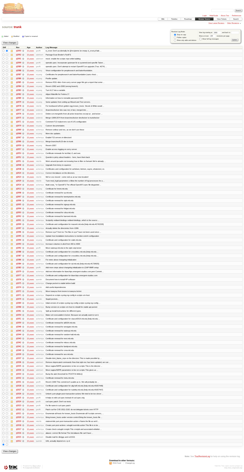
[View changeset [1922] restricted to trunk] (23, 409)
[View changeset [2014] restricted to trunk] (23, 185)
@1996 (18, 232)
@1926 (18, 394)
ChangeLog (130, 463)
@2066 (18, 141)
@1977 (18, 275)
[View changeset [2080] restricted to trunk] (23, 98)
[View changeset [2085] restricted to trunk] (23, 82)
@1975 (18, 283)
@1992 (18, 248)
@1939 (18, 354)
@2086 (18, 78)
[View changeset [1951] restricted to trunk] (23, 319)
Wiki (162, 19)
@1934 (18, 370)
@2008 (18, 193)
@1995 (18, 236)
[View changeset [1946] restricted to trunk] (23, 327)
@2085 (18, 82)
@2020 (18, 181)
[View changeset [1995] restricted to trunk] (23, 236)
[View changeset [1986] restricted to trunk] (23, 260)
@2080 (18, 98)
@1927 (18, 390)
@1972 (18, 291)
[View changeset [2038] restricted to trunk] (23, 169)
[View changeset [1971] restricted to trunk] (23, 295)
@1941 (18, 346)
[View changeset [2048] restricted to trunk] (23, 165)
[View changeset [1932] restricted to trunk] (23, 378)
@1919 (18, 421)
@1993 (18, 244)
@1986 (18, 260)
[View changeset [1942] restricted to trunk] (23, 342)
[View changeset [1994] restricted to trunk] (23, 240)
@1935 (18, 366)
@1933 (18, 374)
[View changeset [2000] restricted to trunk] (23, 224)
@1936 (18, 362)
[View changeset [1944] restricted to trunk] (23, 334)
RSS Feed (117, 463)
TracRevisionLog (202, 456)
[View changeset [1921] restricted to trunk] (23, 413)
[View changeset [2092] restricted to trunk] (23, 55)
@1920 (18, 417)
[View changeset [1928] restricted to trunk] (23, 386)
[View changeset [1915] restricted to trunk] (23, 437)
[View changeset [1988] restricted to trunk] (23, 252)
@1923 (18, 405)
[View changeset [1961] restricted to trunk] (23, 311)
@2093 (18, 51)
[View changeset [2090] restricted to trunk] (23, 63)
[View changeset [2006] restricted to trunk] (23, 200)
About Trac (225, 15)
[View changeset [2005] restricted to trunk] (23, 204)
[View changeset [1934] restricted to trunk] (23, 370)
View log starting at (206, 32)
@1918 (18, 425)
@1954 (18, 315)
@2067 (18, 137)
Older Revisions (233, 23)
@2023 (18, 177)
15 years (30, 51)
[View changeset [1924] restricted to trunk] (23, 401)
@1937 (18, 358)
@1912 (18, 441)
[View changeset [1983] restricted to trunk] (23, 267)
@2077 (18, 110)
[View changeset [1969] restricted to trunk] (23, 303)
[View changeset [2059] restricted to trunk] (23, 145)
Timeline (174, 19)
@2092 (18, 55)
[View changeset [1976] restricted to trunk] (23, 279)
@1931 (18, 382)
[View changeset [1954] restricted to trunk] (23, 315)
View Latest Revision (216, 23)
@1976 (18, 279)
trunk (17, 27)
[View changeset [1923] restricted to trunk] (23, 405)
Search (236, 19)
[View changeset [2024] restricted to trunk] (23, 173)
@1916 (18, 433)
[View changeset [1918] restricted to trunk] (23, 425)
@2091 (18, 59)
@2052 (18, 157)
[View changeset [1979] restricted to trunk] (23, 271)
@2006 (18, 200)
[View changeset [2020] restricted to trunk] (23, 181)
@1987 (18, 256)
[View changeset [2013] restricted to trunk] (23, 189)
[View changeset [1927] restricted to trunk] (23, 390)
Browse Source (204, 19)
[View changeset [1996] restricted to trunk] (23, 232)
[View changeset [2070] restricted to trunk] (23, 126)
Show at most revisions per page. (214, 36)
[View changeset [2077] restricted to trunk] (23, 110)
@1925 (18, 398)
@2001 (18, 220)
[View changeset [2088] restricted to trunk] (23, 70)
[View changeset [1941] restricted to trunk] (23, 346)
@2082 (18, 94)
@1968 (18, 307)
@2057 (18, 149)
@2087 (18, 74)
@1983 (18, 267)
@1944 (18, 334)
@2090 (18, 63)
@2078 (18, 106)
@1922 (18, 409)
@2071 (18, 122)
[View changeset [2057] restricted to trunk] (23, 149)
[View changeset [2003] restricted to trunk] (23, 212)
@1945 (18, 331)
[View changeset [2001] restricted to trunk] (23, 220)
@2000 (18, 224)
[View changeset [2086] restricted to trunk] (23, 78)
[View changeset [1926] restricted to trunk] (23, 394)
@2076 (18, 114)
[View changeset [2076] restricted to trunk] (23, 114)
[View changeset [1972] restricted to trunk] (23, 291)
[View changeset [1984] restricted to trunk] (23, 264)
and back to (226, 32)
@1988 (18, 252)
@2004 (18, 208)
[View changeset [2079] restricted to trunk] (23, 102)
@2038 (18, 169)
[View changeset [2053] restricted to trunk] (23, 153)
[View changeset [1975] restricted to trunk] (23, 283)
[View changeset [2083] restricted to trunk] (23, 90)
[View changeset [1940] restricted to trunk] (23, 350)
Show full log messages (210, 39)
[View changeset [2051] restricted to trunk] (23, 161)
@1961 (18, 311)
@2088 (18, 70)
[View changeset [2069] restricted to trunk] (23, 130)
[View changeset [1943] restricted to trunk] (23, 338)
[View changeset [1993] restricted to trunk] (23, 244)
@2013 (18, 189)
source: (7, 27)
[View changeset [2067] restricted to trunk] (23, 137)
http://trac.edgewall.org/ (233, 468)
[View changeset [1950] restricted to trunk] (23, 323)
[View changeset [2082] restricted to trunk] (23, 94)
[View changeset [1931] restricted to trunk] (23, 382)
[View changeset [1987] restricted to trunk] (23, 256)
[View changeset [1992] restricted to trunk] (23, 248)
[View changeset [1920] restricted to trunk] (23, 417)
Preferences (236, 15)
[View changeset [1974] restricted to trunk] (23, 287)
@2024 (18, 173)
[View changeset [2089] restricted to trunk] (23, 66)
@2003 (18, 212)
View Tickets (221, 19)
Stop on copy (181, 34)
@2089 (18, 66)
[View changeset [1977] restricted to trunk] (23, 275)
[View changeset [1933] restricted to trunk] (23, 374)
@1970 (18, 299)
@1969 (18, 303)
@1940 (18, 350)
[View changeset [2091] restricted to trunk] (23, 59)
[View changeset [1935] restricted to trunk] (23, 366)
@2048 (18, 165)
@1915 (18, 437)
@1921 (18, 413)
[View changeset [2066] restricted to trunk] (23, 141)
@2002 (18, 216)
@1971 (18, 295)
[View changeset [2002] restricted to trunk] (23, 216)
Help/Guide (213, 15)
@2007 (18, 197)
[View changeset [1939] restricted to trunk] (23, 354)
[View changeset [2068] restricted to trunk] (23, 133)
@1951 (18, 319)
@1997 (18, 228)
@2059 (18, 145)
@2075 (18, 118)
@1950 (18, 323)
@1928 (18, 386)
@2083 (18, 90)
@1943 (18, 338)
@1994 (18, 240)
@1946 (18, 327)
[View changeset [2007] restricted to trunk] (23, 197)
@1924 (18, 401)
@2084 (18, 86)
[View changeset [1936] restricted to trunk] (23, 362)
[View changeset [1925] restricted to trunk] (23, 398)
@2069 (18, 130)
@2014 (18, 185)
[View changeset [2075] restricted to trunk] (23, 118)
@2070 (18, 126)
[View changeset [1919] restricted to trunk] (23, 421)
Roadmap (188, 19)
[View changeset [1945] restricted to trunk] (23, 331)
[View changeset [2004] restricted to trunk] (23, 208)
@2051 (18, 161)
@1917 (18, 429)
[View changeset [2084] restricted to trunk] (23, 86)
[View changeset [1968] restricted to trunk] (23, 307)
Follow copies (181, 37)
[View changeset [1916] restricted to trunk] (23, 433)
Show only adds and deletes (186, 40)
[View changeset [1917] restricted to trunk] (23, 429)
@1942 (18, 342)
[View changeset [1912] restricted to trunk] (23, 441)
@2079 (18, 102)
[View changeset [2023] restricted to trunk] (23, 177)
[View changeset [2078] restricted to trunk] (23, 106)
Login (205, 15)
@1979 (18, 271)
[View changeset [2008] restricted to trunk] (23, 193)
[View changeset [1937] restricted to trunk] (23, 358)
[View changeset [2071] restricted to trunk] (23, 122)
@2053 (18, 153)
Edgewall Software (32, 468)
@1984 (18, 264)
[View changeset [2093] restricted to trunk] (23, 51)
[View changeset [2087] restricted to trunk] (23, 74)
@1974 (18, 287)
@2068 (18, 133)
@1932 (18, 378)
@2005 (18, 204)
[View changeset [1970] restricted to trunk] (23, 299)
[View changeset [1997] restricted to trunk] (23, 228)
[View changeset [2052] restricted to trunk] (23, 157)
